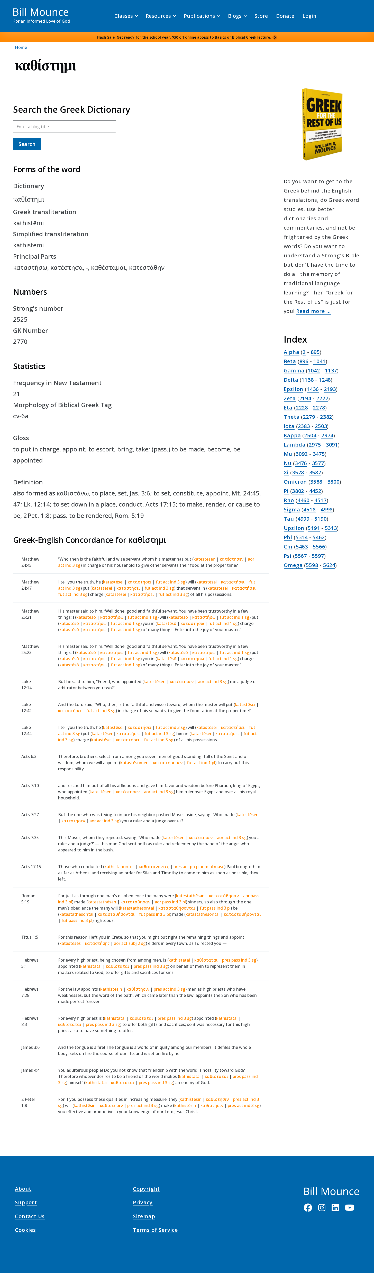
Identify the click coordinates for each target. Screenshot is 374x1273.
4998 (327, 509)
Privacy (143, 1203)
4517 (320, 500)
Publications (199, 15)
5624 (329, 565)
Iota (289, 426)
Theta (292, 416)
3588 (316, 481)
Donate (285, 15)
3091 (332, 444)
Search (27, 144)
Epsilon (294, 389)
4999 (303, 518)
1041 (319, 361)
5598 (312, 565)
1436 (313, 389)
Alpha (291, 351)
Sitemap (144, 1216)
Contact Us (30, 1216)
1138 (308, 379)
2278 (319, 407)
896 (303, 361)
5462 (319, 537)
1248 (325, 379)
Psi (287, 555)
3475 (319, 453)
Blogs (235, 15)
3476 (301, 463)
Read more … (313, 311)
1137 (331, 370)
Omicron (295, 481)
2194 (305, 398)
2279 (309, 416)
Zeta (290, 398)
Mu (288, 453)
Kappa (292, 435)
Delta (291, 379)
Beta (290, 361)
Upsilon (294, 528)
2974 (327, 435)
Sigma (292, 509)
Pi (286, 490)
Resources (158, 15)
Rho (289, 500)
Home (21, 47)
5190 (320, 518)
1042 (314, 370)
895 (315, 351)
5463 (302, 546)
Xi (286, 472)
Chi (288, 546)
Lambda (295, 444)
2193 (330, 389)
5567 (301, 555)
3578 (298, 472)
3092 (302, 453)
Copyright (146, 1189)
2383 (304, 426)
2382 (326, 416)
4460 (303, 500)
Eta (288, 407)
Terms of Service (155, 1230)
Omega (293, 565)
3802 (298, 490)
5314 (302, 537)
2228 (302, 407)
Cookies (25, 1230)
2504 (310, 435)
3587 (315, 472)
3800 (333, 481)
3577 (318, 463)
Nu (288, 463)
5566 (319, 546)
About (23, 1189)
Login (309, 15)
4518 (309, 509)
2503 (321, 426)
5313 (331, 528)
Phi (288, 537)
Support (26, 1203)
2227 (322, 398)
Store (261, 15)
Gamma (294, 370)
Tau (289, 518)
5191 (314, 528)
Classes (123, 15)
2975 (315, 444)
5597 (318, 555)
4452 (315, 490)
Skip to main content (13, 9)
